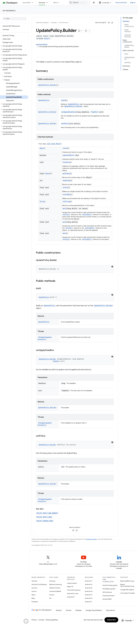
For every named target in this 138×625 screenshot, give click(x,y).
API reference (9, 11)
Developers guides (109, 589)
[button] (14, 46)
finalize (66, 162)
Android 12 (88, 598)
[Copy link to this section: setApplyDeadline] (56, 350)
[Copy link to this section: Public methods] (57, 281)
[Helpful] (109, 22)
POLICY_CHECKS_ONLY (45, 521)
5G (50, 598)
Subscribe (111, 620)
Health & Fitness (54, 588)
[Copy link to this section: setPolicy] (47, 436)
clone (65, 148)
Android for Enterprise (39, 584)
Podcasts (35, 602)
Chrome (68, 610)
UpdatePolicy (43, 100)
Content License (91, 539)
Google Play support (127, 590)
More (55, 3)
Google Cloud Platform (94, 610)
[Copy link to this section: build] (43, 288)
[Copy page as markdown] (86, 31)
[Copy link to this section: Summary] (50, 71)
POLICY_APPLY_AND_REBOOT (47, 513)
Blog (33, 598)
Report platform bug (127, 581)
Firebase (79, 610)
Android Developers (42, 22)
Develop (42, 3)
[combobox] (79, 3)
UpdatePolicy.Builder (47, 85)
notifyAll (67, 194)
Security (34, 588)
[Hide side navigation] (26, 621)
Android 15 (88, 588)
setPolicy (65, 124)
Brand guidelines (52, 620)
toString (66, 201)
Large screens (72, 583)
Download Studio (108, 596)
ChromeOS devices (73, 590)
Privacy (51, 595)
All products (110, 610)
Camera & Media (55, 591)
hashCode (66, 180)
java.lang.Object (41, 44)
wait (64, 208)
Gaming (52, 581)
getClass (66, 173)
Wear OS (70, 587)
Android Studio (121, 3)
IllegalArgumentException (45, 338)
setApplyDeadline (68, 112)
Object (47, 38)
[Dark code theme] (112, 266)
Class (47, 173)
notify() (66, 215)
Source (34, 591)
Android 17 (88, 581)
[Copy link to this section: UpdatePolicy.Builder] (59, 260)
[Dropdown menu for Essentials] (33, 2)
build (63, 100)
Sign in (132, 3)
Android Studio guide (110, 585)
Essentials (26, 3)
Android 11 (88, 602)
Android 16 (88, 584)
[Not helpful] (112, 22)
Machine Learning (55, 584)
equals (65, 155)
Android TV (71, 597)
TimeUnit (94, 112)
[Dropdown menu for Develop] (48, 2)
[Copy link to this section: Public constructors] (63, 253)
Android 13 (88, 595)
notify (65, 187)
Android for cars (72, 593)
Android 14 (88, 591)
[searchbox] (14, 18)
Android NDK (107, 599)
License (41, 620)
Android (34, 581)
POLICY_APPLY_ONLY (44, 517)
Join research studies (127, 593)
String (42, 201)
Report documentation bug (127, 585)
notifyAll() (87, 215)
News (33, 595)
